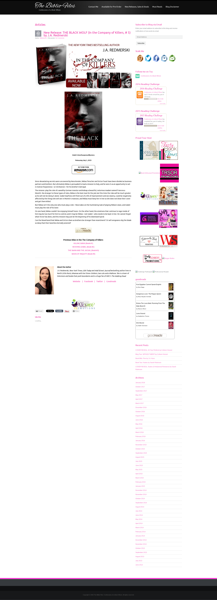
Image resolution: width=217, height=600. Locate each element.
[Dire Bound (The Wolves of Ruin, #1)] (171, 325)
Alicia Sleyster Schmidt (144, 296)
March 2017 (139, 403)
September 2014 (141, 503)
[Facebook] (110, 588)
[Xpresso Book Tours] (149, 151)
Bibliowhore (43, 38)
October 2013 (140, 548)
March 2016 (139, 432)
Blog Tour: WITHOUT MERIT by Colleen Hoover (151, 354)
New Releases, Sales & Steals (137, 7)
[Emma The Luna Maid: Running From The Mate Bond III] (171, 305)
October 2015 (140, 449)
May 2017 (138, 395)
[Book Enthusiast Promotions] (149, 174)
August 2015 (139, 457)
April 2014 (139, 523)
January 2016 (140, 440)
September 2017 (141, 391)
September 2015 (141, 453)
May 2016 (138, 424)
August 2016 (139, 416)
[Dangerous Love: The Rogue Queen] (171, 296)
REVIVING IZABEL (79, 247)
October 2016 (140, 412)
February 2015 (140, 482)
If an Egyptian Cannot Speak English (148, 284)
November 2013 (141, 544)
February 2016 (140, 436)
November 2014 (141, 494)
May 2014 (138, 519)
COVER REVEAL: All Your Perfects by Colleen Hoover (153, 350)
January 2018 (140, 383)
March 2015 (139, 478)
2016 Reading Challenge (151, 88)
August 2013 (139, 556)
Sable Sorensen (142, 325)
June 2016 (139, 420)
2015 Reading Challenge (151, 115)
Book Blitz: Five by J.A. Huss (145, 358)
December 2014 (141, 490)
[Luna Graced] (171, 316)
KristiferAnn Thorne (143, 316)
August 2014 (139, 507)
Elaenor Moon (142, 308)
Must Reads (157, 7)
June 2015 (139, 465)
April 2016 (139, 428)
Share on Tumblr (59, 311)
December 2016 (141, 407)
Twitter (99, 281)
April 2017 (139, 399)
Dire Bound (140, 323)
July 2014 (138, 511)
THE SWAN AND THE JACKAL (79, 250)
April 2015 (139, 474)
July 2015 (138, 461)
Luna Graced (140, 313)
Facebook (88, 281)
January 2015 (140, 486)
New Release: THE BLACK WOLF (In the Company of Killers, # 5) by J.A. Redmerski (87, 34)
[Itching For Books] (149, 220)
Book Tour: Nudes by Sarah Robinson (148, 362)
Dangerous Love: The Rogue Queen (148, 294)
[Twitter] (106, 588)
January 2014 (140, 536)
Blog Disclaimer (172, 7)
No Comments (60, 38)
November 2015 (141, 445)
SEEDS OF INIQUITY (79, 254)
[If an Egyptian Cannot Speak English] (171, 287)
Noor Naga (141, 287)
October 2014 (140, 498)
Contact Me (93, 7)
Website (76, 281)
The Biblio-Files (55, 6)
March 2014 (139, 527)
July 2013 (138, 561)
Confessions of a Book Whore (153, 92)
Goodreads (111, 281)
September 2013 (141, 552)
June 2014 (139, 515)
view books (163, 103)
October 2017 (140, 387)
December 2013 (141, 540)
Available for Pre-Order (111, 7)
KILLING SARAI (79, 243)
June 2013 (139, 565)
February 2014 (140, 532)
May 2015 (138, 469)
